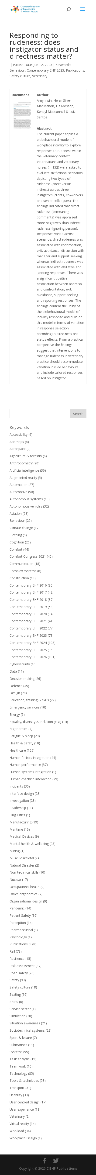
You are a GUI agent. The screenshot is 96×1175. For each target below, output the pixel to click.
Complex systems (23, 571)
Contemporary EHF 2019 (28, 607)
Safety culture (20, 76)
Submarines (18, 1045)
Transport (17, 1087)
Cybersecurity (20, 664)
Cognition (17, 542)
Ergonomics (18, 728)
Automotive (18, 492)
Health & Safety (21, 743)
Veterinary (39, 76)
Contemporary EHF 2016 (28, 585)
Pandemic (17, 908)
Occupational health (25, 887)
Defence (16, 686)
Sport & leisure (21, 1037)
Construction (19, 578)
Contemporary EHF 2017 (28, 592)
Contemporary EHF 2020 (28, 614)
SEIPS (14, 1001)
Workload (17, 1131)
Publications (75, 70)
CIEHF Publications (62, 1168)
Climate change (21, 527)
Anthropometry (21, 463)
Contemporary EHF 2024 (28, 642)
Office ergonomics (24, 894)
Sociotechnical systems (27, 1030)
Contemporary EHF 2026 (28, 657)
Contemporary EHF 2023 (45, 70)
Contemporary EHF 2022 (28, 628)
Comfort (16, 549)
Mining (15, 851)
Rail (12, 951)
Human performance (25, 764)
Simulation (17, 1016)
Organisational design (26, 901)
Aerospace (18, 448)
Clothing (16, 535)
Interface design (22, 793)
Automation (18, 484)
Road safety (19, 973)
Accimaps (17, 441)
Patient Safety (20, 915)
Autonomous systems (26, 499)
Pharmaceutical (21, 930)
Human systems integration (30, 772)
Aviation (16, 513)
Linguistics (17, 815)
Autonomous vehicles (26, 506)
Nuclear (15, 879)
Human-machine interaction (30, 779)
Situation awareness (25, 1023)
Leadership (18, 807)
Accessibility (18, 434)
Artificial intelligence (24, 470)
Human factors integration (29, 757)
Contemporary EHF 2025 (28, 650)
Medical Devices (22, 836)
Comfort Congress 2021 (28, 556)
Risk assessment (22, 966)
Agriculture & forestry (26, 456)
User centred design (25, 1102)
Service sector (20, 1009)
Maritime (16, 829)
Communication (22, 563)
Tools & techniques (24, 1080)
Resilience (17, 958)
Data (13, 671)
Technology (18, 1073)
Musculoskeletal (22, 858)
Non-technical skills (24, 872)
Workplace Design (23, 1138)
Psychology (18, 937)
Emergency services (24, 707)
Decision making (22, 678)
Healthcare (18, 750)
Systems (16, 1052)
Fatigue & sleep (21, 736)
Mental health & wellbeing (29, 843)
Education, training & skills (29, 700)
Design (15, 693)
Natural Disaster (22, 865)
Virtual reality (19, 1123)
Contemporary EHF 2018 (28, 599)
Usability (16, 1095)
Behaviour (17, 70)
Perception (18, 922)
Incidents (16, 786)
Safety (14, 980)
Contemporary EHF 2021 (28, 621)
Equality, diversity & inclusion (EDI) (35, 721)
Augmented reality (23, 477)
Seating (15, 994)
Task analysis (20, 1059)
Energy (15, 714)
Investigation (19, 800)
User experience (22, 1109)
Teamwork (18, 1066)
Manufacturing (20, 822)
